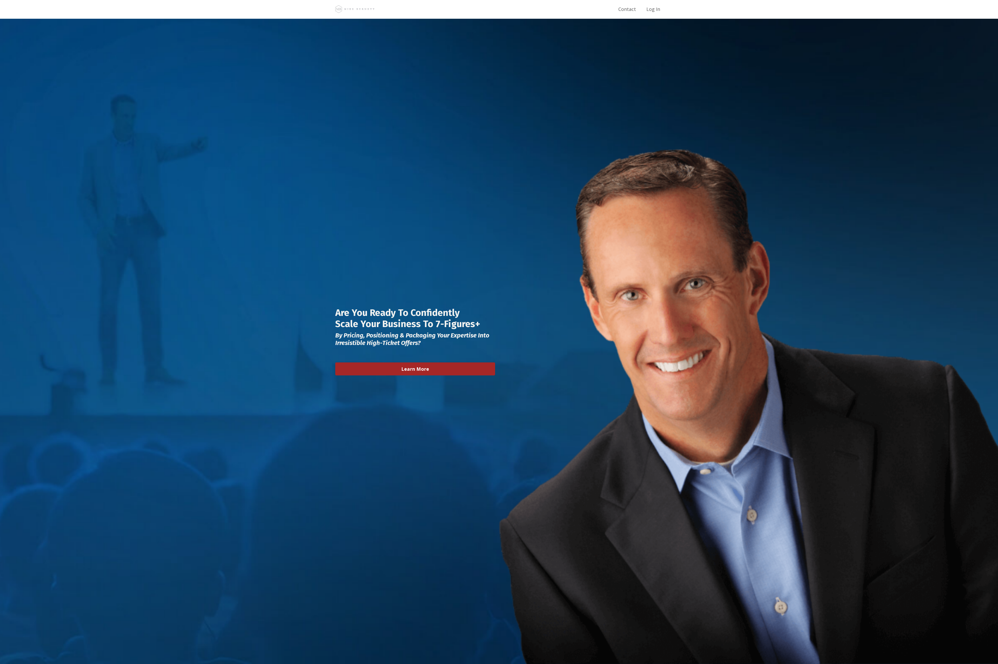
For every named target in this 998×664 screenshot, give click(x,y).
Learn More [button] (415, 369)
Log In (653, 9)
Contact (627, 9)
